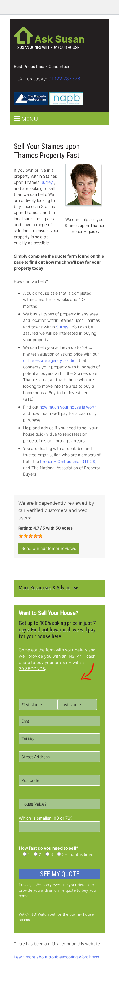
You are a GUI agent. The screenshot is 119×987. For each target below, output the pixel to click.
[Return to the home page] (23, 34)
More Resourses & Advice (44, 588)
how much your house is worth (68, 406)
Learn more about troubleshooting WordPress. (57, 956)
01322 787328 (64, 79)
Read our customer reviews (48, 548)
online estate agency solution (50, 360)
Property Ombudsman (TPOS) (68, 461)
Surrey (47, 182)
